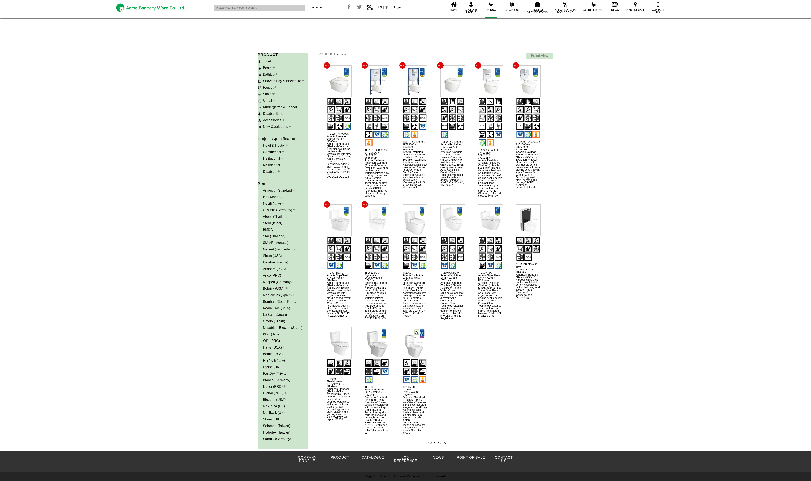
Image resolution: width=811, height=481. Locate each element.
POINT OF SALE (635, 9)
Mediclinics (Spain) (278, 295)
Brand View (539, 56)
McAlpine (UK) (274, 406)
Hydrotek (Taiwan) (276, 432)
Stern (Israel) (273, 223)
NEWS (615, 9)
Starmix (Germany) (277, 439)
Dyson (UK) (271, 367)
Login (397, 7)
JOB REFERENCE (593, 9)
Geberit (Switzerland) (279, 249)
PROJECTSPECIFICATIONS (537, 11)
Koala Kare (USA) (276, 308)
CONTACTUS (658, 11)
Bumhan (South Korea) (280, 301)
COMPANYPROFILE (471, 11)
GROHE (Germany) (278, 210)
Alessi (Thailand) (275, 216)
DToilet (407, 389)
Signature (370, 275)
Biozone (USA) (274, 399)
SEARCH (316, 7)
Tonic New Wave (374, 389)
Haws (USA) (273, 347)
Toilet (343, 54)
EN (380, 7)
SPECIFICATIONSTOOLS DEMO (565, 11)
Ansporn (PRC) (274, 269)
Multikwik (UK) (274, 413)
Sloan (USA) (272, 256)
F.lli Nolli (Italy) (274, 360)
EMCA (268, 229)
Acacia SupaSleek (338, 275)
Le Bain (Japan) (275, 314)
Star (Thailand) (274, 236)
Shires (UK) (271, 419)
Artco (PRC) (272, 275)
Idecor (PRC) (273, 386)
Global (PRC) (273, 393)
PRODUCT (491, 9)
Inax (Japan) (272, 197)
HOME (454, 9)
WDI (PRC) (271, 341)
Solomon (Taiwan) (276, 426)
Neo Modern (334, 381)
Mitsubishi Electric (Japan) (282, 328)
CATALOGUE (512, 9)
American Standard (278, 190)
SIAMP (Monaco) (275, 243)
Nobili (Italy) (272, 203)
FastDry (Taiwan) (275, 373)
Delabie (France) (275, 262)
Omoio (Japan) (274, 321)
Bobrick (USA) (274, 288)
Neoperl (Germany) (277, 282)
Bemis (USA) (273, 354)
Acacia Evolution (337, 136)
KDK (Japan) (272, 334)
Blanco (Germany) (276, 380)
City (518, 267)
